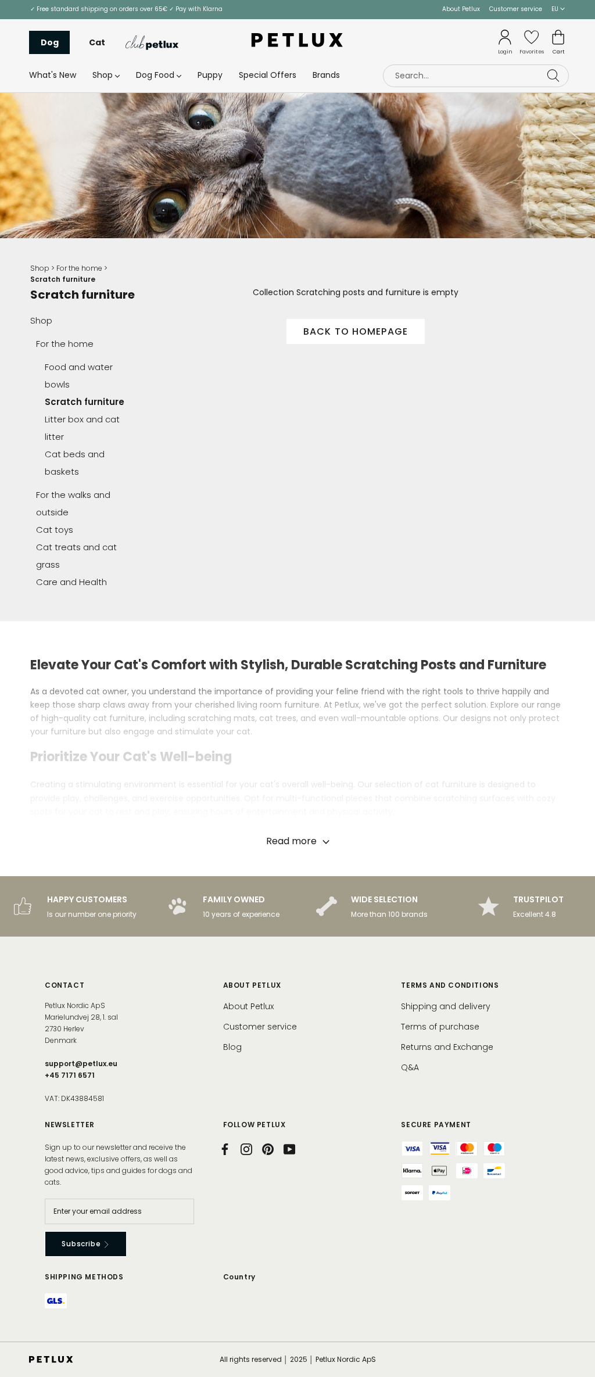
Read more (292, 841)
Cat (97, 42)
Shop (102, 75)
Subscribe (82, 1244)
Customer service (515, 9)
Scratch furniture (84, 402)
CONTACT (64, 985)
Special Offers (267, 75)
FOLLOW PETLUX (254, 1124)
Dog (50, 42)
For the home (79, 268)
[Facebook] (225, 1149)
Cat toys (54, 529)
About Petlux (461, 9)
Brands (326, 75)
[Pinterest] (268, 1149)
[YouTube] (289, 1149)
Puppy (210, 75)
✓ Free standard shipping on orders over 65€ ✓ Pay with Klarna (126, 9)
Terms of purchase (440, 1026)
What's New (52, 75)
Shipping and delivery (445, 1006)
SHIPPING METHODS (84, 1277)
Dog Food (155, 75)
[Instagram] (246, 1149)
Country (239, 1277)
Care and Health (71, 582)
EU (555, 9)
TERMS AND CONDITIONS (450, 985)
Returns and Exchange (447, 1047)
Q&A (410, 1067)
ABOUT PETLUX (252, 985)
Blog (232, 1047)
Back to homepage (355, 331)
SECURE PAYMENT (436, 1124)
